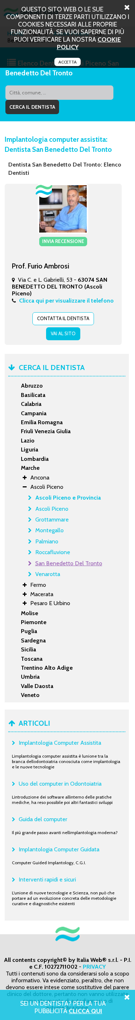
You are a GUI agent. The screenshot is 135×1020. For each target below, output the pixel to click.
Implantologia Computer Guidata (59, 849)
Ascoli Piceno (51, 508)
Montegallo (49, 530)
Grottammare (52, 519)
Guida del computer (43, 819)
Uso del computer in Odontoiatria (60, 783)
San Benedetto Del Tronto (68, 563)
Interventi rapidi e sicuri (47, 879)
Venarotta (47, 574)
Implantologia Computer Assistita (60, 742)
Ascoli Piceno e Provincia (68, 497)
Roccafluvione (52, 552)
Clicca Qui (85, 1011)
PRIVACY (94, 966)
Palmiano (46, 541)
